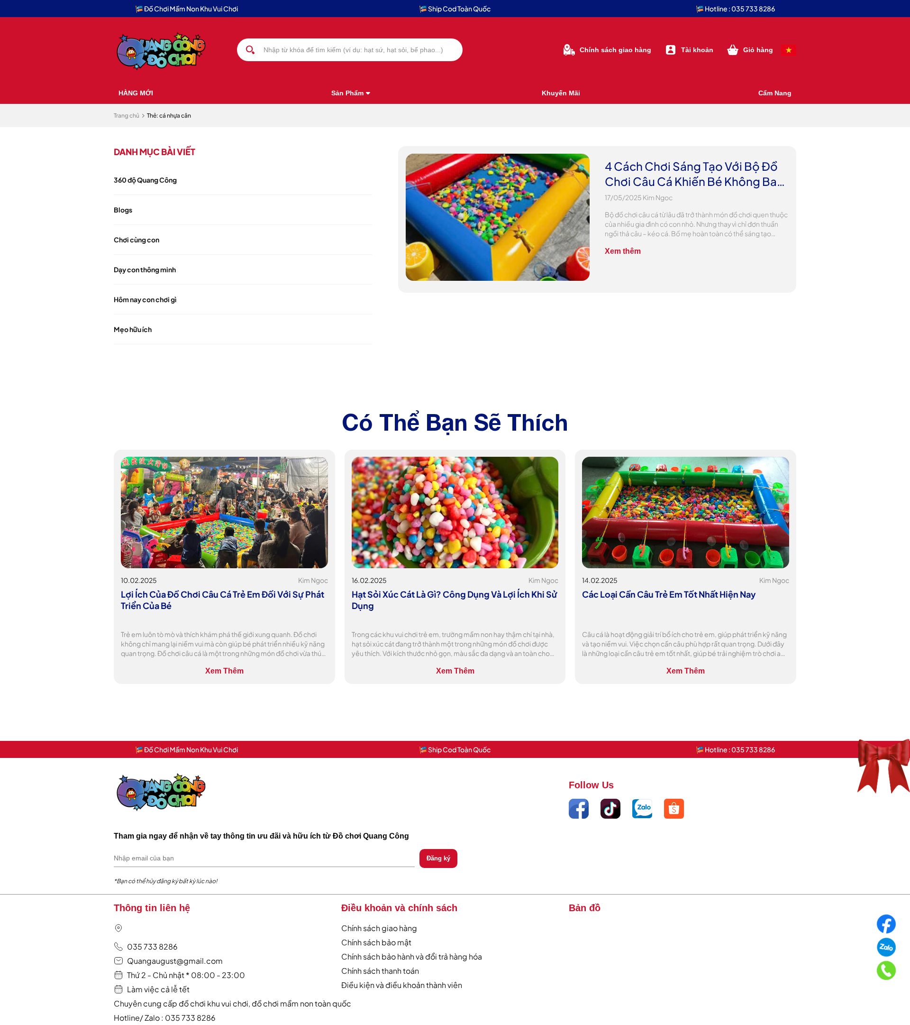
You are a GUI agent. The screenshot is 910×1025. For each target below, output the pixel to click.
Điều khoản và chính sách (399, 908)
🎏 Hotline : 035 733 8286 (735, 8)
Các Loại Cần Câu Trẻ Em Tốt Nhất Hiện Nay (669, 594)
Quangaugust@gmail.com (175, 961)
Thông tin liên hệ (152, 908)
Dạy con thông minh (145, 269)
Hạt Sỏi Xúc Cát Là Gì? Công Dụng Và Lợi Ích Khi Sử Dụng (454, 600)
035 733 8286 (152, 946)
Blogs (123, 209)
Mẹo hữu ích (133, 329)
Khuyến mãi (561, 93)
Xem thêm (623, 251)
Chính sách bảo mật (376, 942)
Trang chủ (126, 115)
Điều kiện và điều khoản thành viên (401, 985)
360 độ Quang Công (145, 179)
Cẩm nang (775, 93)
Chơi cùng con (136, 239)
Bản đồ (585, 908)
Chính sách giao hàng (379, 928)
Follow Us (591, 785)
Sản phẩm (347, 93)
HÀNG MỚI (135, 93)
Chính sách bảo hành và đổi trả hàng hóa (411, 956)
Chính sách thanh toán (380, 971)
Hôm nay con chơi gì (145, 299)
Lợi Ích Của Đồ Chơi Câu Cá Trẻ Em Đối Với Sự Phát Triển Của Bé (222, 600)
